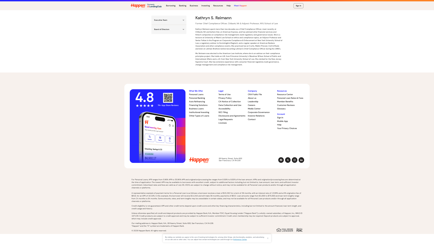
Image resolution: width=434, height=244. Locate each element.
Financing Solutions (198, 105)
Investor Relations (256, 115)
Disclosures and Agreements (231, 115)
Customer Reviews (286, 105)
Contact (252, 119)
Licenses (222, 123)
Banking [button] (182, 6)
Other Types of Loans (199, 115)
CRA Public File (255, 94)
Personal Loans (196, 94)
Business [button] (194, 6)
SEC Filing (223, 112)
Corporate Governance (259, 112)
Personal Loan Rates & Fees (290, 98)
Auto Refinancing (197, 101)
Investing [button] (205, 6)
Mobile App (282, 121)
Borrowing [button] (171, 6)
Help (279, 124)
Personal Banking (197, 98)
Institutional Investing (199, 112)
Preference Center (240, 239)
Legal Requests (225, 119)
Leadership (253, 101)
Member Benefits (285, 101)
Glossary (281, 108)
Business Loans (196, 108)
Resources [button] (218, 6)
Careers (251, 105)
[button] (168, 20)
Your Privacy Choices (287, 128)
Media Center (254, 108)
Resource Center (285, 94)
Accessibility (224, 108)
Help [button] (228, 6)
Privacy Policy (225, 98)
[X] (288, 160)
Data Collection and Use (229, 105)
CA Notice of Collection (229, 101)
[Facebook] (281, 160)
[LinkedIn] (301, 160)
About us (252, 98)
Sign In (298, 6)
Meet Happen (240, 6)
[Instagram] (294, 160)
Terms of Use (224, 94)
